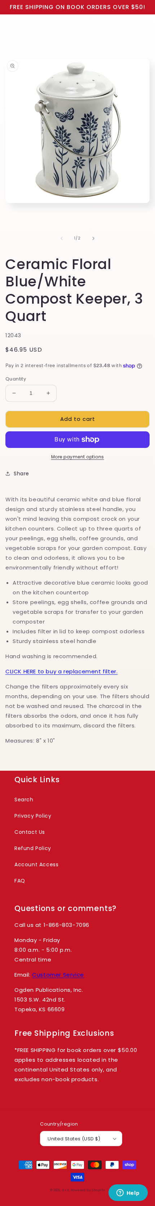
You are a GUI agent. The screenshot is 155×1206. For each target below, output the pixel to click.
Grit (65, 1190)
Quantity (15, 378)
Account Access (36, 864)
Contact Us (29, 832)
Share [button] (21, 473)
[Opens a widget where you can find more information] (128, 1193)
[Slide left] (62, 238)
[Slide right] (93, 238)
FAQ (19, 880)
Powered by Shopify (88, 1190)
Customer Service (58, 974)
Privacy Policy (32, 815)
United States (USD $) (74, 1138)
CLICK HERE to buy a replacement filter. (61, 671)
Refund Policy (32, 848)
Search (24, 799)
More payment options (77, 457)
